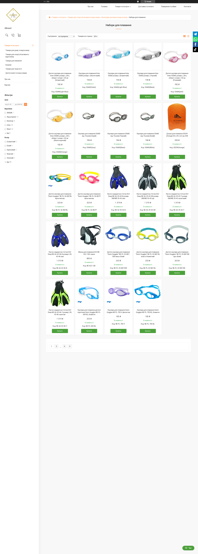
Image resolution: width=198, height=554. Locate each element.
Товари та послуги (12, 45)
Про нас (7, 79)
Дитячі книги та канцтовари (16, 73)
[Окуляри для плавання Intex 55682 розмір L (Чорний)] (148, 57)
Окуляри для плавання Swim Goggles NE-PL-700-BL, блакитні (148, 311)
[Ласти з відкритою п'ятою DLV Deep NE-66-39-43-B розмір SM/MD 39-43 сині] (118, 177)
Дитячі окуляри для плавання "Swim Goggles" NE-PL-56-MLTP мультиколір (89, 196)
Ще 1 (8, 133)
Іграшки (8, 65)
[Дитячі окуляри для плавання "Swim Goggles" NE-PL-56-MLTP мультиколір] (89, 177)
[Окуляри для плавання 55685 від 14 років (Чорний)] (118, 117)
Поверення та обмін (168, 6)
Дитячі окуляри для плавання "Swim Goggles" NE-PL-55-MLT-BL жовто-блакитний (148, 254)
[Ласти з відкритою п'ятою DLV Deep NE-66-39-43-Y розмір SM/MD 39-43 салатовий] (177, 177)
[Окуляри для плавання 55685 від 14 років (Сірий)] (89, 117)
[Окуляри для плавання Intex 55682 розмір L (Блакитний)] (118, 57)
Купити (60, 97)
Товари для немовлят (14, 61)
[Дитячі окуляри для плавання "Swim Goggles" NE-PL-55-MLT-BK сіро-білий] (177, 235)
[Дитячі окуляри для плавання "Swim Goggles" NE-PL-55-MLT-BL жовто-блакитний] (148, 235)
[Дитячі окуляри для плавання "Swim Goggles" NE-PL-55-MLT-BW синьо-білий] (118, 235)
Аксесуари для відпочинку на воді (114, 17)
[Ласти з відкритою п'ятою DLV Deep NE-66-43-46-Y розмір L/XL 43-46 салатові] (60, 293)
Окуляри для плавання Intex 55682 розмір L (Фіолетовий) (89, 74)
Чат (190, 548)
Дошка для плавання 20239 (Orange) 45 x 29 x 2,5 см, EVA (177, 135)
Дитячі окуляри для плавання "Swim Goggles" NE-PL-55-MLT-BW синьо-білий (118, 254)
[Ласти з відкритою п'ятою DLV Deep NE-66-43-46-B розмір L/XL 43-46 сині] (60, 235)
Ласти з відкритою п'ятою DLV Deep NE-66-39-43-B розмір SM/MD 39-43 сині (118, 196)
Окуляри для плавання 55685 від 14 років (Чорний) (118, 135)
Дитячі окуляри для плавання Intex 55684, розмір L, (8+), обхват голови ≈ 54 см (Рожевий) (177, 76)
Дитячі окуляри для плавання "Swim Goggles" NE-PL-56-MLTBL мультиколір (60, 196)
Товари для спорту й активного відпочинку (17, 56)
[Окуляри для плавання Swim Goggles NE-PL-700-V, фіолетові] (118, 293)
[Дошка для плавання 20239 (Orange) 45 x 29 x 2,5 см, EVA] (177, 117)
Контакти (187, 6)
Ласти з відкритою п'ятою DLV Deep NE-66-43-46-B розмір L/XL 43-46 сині (60, 254)
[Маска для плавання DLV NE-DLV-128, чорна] (89, 235)
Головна (104, 6)
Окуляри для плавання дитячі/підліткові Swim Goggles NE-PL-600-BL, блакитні (89, 312)
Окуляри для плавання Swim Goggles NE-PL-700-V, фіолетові (118, 311)
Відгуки (7, 85)
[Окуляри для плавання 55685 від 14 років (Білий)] (148, 117)
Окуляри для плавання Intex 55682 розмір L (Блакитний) (118, 74)
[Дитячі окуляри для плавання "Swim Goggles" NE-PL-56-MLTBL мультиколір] (60, 177)
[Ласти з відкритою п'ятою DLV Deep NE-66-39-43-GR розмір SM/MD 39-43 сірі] (148, 177)
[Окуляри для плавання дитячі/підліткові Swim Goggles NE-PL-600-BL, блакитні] (89, 293)
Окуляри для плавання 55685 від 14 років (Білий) (148, 135)
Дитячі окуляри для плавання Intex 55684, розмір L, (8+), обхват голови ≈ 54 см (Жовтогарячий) (60, 137)
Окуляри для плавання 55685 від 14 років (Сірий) (89, 135)
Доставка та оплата (146, 6)
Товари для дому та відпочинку (17, 50)
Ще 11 (9, 162)
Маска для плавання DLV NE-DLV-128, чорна (89, 253)
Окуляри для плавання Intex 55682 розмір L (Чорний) (147, 74)
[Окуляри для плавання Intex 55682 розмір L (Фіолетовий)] (89, 57)
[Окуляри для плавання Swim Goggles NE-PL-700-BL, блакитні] (148, 293)
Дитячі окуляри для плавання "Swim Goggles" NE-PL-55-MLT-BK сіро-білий (177, 254)
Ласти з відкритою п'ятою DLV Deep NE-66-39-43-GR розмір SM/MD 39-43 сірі (147, 196)
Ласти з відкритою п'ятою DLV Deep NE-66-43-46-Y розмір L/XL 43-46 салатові (60, 312)
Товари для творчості (14, 69)
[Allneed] (19, 15)
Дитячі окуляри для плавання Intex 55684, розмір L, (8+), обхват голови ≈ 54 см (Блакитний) (60, 76)
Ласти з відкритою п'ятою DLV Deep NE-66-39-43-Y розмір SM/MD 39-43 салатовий (177, 196)
